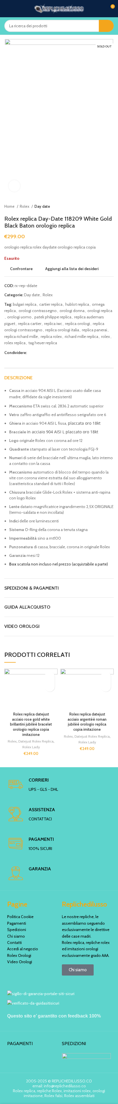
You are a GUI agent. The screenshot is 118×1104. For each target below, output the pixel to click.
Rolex (25, 206)
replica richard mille (21, 336)
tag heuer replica (42, 342)
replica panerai (94, 329)
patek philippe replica (52, 317)
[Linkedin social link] (51, 352)
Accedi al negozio (22, 948)
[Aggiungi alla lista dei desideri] (50, 677)
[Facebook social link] (31, 352)
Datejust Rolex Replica (36, 741)
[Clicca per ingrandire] (14, 186)
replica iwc (53, 323)
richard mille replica (81, 336)
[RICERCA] (106, 26)
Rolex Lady (31, 747)
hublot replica (77, 304)
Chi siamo (16, 936)
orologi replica (99, 310)
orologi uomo (19, 317)
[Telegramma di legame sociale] (58, 352)
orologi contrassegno (38, 310)
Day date (42, 206)
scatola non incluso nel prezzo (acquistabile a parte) (58, 564)
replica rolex (51, 336)
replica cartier (29, 323)
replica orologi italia (62, 329)
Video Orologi (19, 961)
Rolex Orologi (19, 955)
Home (9, 206)
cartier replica (50, 304)
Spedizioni (16, 929)
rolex (105, 336)
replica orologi (77, 323)
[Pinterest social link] (45, 352)
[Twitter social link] (38, 352)
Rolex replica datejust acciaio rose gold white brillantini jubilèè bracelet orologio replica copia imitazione (31, 724)
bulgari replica (24, 304)
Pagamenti (16, 923)
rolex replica (14, 342)
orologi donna (72, 310)
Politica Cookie (20, 916)
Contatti (14, 942)
